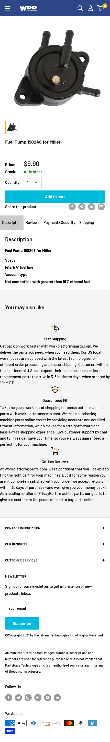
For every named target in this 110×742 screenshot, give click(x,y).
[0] (100, 8)
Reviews (32, 222)
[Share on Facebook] (72, 206)
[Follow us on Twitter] (18, 697)
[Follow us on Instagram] (28, 697)
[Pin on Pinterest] (81, 206)
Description (11, 222)
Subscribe (22, 623)
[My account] (90, 8)
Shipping (86, 222)
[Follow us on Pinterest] (37, 697)
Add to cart (55, 196)
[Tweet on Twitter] (91, 206)
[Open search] (80, 8)
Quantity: (13, 182)
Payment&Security (59, 222)
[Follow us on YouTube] (47, 697)
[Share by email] (101, 206)
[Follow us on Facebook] (8, 697)
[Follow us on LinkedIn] (57, 697)
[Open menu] (7, 8)
